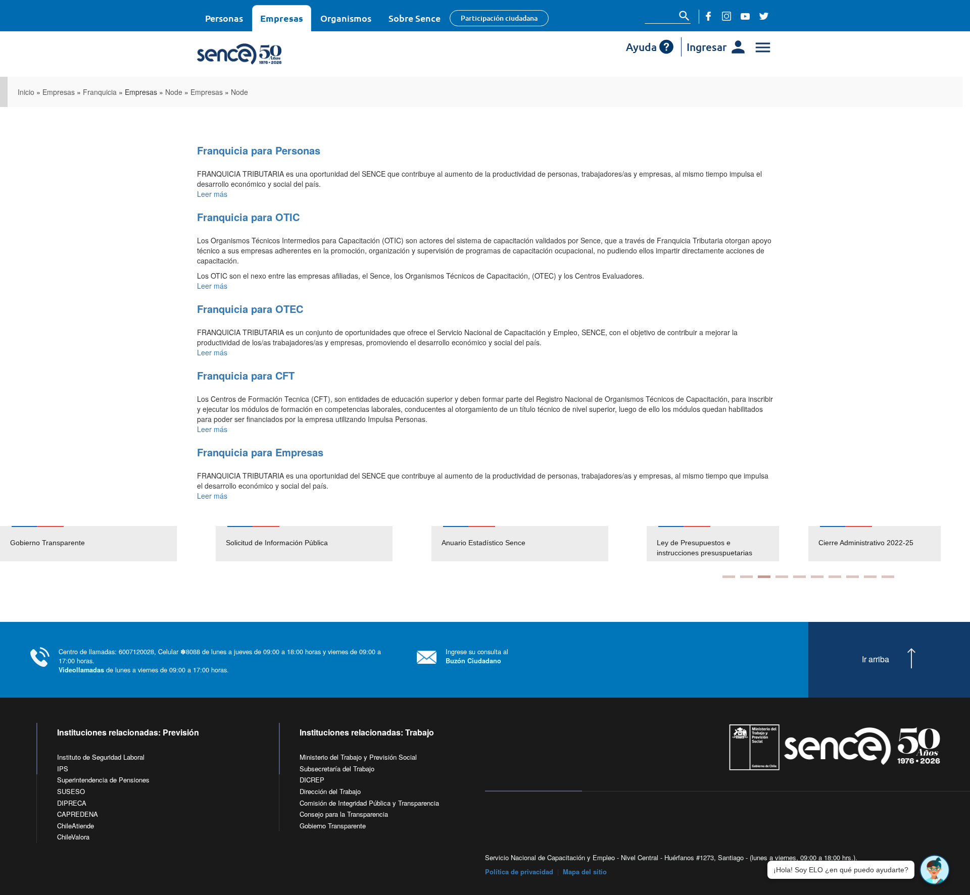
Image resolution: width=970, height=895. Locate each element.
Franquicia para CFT (246, 375)
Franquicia (100, 92)
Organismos (345, 18)
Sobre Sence (415, 18)
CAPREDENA (77, 814)
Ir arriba (875, 659)
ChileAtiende (75, 825)
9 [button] (870, 576)
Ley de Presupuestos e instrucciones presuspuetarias (704, 548)
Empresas (281, 18)
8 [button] (852, 576)
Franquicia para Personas (258, 150)
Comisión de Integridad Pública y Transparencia (369, 803)
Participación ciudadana (499, 18)
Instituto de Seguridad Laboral (100, 757)
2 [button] (746, 576)
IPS (62, 768)
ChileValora (73, 836)
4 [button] (781, 576)
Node (173, 92)
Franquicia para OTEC (250, 308)
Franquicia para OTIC (248, 216)
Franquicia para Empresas (260, 452)
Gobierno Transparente (47, 543)
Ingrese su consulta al (477, 656)
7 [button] (835, 576)
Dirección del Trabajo (330, 791)
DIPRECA (71, 803)
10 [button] (888, 576)
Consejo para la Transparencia (344, 814)
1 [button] (728, 576)
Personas (224, 18)
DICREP (312, 779)
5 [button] (799, 576)
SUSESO (71, 791)
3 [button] (764, 576)
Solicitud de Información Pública (277, 543)
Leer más (212, 194)
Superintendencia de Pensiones (103, 779)
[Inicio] (269, 54)
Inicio (26, 92)
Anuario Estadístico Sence (483, 543)
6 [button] (817, 576)
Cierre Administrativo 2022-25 (865, 543)
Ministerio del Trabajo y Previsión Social (358, 757)
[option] (108, 543)
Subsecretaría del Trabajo (337, 768)
